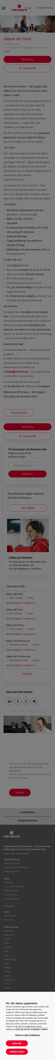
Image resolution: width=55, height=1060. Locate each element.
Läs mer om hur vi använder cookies (32, 1029)
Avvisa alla (16, 1043)
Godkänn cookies (17, 1052)
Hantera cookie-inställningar (27, 1035)
